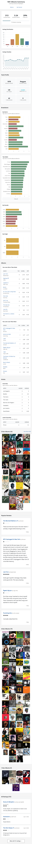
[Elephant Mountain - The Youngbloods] (19, 682)
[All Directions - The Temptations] (12, 717)
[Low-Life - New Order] (19, 437)
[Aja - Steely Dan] (26, 465)
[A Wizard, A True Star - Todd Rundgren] (12, 669)
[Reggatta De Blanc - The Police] (12, 437)
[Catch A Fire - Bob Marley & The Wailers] (19, 458)
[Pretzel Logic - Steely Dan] (12, 648)
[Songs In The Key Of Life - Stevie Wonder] (12, 451)
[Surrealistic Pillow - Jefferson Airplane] (5, 634)
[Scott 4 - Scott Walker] (5, 724)
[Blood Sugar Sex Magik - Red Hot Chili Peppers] (19, 506)
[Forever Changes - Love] (26, 710)
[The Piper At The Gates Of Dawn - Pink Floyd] (12, 696)
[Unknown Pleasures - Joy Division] (19, 745)
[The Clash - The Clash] (12, 471)
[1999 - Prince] (16, 787)
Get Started (19, 7)
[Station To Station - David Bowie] (5, 471)
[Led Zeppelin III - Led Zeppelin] (5, 485)
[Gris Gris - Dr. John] (5, 710)
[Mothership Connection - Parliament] (26, 471)
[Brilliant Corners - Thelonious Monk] (19, 710)
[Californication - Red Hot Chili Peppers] (26, 451)
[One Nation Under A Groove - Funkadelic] (19, 499)
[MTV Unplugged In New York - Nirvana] (19, 773)
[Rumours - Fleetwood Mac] (19, 696)
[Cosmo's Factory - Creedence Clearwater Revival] (5, 444)
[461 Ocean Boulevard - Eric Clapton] (26, 703)
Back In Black (6, 362)
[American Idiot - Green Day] (26, 773)
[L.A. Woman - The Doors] (12, 506)
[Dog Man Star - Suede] (5, 655)
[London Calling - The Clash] (26, 437)
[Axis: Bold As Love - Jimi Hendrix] (26, 499)
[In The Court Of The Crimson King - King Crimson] (12, 499)
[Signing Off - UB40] (19, 485)
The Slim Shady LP (8, 828)
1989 (4, 352)
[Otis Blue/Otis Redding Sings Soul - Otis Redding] (12, 724)
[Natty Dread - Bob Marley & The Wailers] (12, 751)
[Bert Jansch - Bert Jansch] (26, 655)
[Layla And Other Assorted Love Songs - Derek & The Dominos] (26, 731)
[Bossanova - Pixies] (5, 669)
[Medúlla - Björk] (19, 780)
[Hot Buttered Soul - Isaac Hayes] (12, 731)
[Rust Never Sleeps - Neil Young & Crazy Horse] (12, 682)
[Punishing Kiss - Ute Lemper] (19, 641)
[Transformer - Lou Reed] (26, 745)
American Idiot (7, 334)
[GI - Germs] (5, 641)
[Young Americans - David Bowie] (19, 738)
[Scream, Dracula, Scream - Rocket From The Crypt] (5, 696)
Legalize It (5, 282)
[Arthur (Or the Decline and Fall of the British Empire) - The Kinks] (5, 451)
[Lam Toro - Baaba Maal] (12, 485)
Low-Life (5, 309)
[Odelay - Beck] (19, 703)
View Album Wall (27, 431)
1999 (4, 338)
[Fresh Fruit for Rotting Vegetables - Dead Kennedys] (26, 669)
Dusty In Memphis (8, 802)
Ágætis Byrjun (6, 347)
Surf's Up (5, 300)
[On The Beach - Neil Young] (12, 710)
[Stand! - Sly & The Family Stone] (26, 724)
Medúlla (5, 367)
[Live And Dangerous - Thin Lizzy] (12, 745)
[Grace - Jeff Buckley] (12, 444)
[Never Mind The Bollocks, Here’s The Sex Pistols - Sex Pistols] (26, 676)
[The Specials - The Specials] (19, 451)
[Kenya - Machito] (12, 641)
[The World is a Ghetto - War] (12, 492)
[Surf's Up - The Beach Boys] (19, 444)
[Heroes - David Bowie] (26, 682)
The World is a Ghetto (8, 314)
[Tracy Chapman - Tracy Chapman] (12, 738)
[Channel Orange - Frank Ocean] (26, 689)
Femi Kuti (5, 296)
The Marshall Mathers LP (9, 343)
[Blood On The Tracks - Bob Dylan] (26, 634)
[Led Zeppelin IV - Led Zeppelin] (12, 465)
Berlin (4, 287)
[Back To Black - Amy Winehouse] (19, 655)
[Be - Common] (5, 689)
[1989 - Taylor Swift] (12, 780)
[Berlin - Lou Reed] (5, 478)
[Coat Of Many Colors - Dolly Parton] (5, 751)
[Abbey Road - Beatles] (26, 478)
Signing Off (6, 278)
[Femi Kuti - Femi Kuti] (26, 492)
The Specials (6, 305)
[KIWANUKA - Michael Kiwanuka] (19, 689)
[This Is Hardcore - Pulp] (12, 634)
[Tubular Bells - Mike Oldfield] (26, 751)
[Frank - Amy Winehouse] (12, 676)
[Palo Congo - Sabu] (19, 662)
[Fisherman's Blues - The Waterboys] (5, 662)
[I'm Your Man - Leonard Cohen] (12, 662)
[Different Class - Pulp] (19, 717)
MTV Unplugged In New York (11, 539)
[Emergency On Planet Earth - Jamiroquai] (19, 669)
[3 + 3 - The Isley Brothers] (5, 465)
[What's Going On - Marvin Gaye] (12, 478)
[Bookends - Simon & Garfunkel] (26, 738)
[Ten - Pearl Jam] (19, 465)
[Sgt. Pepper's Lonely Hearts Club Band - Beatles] (19, 478)
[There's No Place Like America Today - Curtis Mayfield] (12, 758)
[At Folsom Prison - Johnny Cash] (19, 492)
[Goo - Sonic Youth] (12, 655)
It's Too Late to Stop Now (9, 291)
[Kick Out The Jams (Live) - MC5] (26, 641)
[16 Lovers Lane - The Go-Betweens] (12, 689)
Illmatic (5, 371)
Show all (16, 199)
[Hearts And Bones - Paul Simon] (19, 648)
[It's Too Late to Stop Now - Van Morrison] (12, 458)
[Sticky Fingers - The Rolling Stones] (19, 758)
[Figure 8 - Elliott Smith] (5, 676)
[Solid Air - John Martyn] (26, 717)
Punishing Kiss (7, 613)
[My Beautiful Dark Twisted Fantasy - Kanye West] (5, 717)
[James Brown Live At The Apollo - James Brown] (19, 724)
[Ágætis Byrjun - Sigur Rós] (5, 773)
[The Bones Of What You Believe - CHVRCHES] (26, 780)
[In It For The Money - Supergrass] (26, 696)
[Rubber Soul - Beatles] (5, 738)
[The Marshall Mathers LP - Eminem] (12, 773)
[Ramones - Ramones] (26, 648)
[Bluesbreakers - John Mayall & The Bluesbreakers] (19, 676)
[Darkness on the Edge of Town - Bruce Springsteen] (5, 648)
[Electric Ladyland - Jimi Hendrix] (19, 471)
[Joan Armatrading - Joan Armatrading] (5, 703)
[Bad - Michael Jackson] (5, 731)
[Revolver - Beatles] (19, 751)
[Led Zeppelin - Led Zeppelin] (26, 485)
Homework (6, 816)
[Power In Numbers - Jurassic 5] (19, 731)
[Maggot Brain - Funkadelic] (26, 458)
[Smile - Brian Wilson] (26, 662)
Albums (12, 7)
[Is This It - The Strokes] (5, 492)
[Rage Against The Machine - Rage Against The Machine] (12, 703)
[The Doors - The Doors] (5, 437)
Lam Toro (5, 274)
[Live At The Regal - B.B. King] (26, 444)
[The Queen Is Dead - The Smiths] (5, 499)
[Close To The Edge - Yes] (19, 634)
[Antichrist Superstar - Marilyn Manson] (5, 780)
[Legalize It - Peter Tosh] (5, 458)
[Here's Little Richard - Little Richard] (5, 745)
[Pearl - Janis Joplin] (5, 682)
